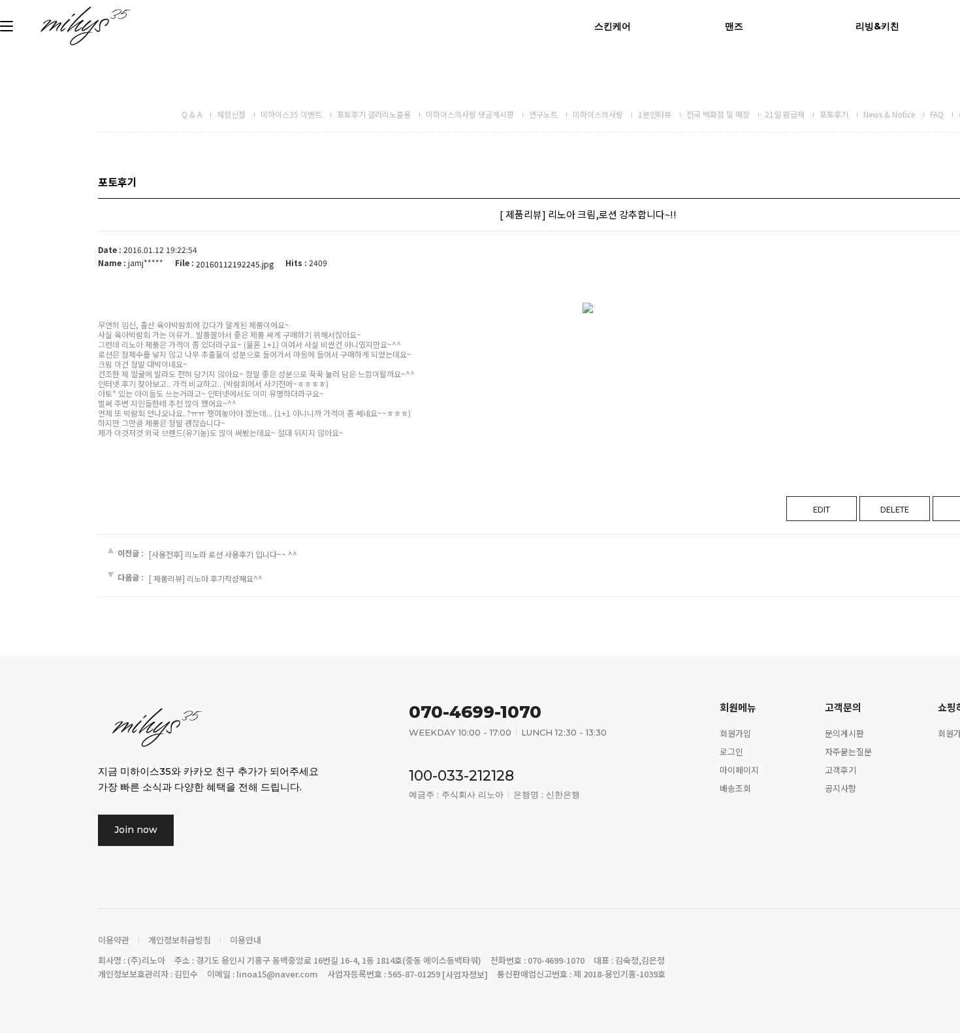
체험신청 (231, 114)
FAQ (937, 114)
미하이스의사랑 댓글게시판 (470, 114)
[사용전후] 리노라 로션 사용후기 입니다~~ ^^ (223, 554)
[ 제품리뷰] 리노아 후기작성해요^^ (206, 578)
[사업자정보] (465, 974)
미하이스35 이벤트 (291, 114)
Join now (135, 830)
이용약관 (113, 940)
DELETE (894, 509)
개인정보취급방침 (179, 940)
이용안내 (245, 940)
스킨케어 (612, 26)
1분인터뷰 (654, 114)
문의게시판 (844, 733)
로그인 (731, 751)
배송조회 (735, 787)
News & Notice (889, 114)
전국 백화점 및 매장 (718, 114)
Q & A (192, 114)
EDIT (821, 509)
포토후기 (834, 114)
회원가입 (735, 733)
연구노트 (543, 114)
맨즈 (734, 26)
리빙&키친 (877, 26)
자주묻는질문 (848, 751)
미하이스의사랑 (598, 114)
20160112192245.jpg (235, 263)
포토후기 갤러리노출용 (374, 114)
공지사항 (840, 787)
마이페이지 (739, 770)
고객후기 (840, 770)
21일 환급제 (785, 114)
